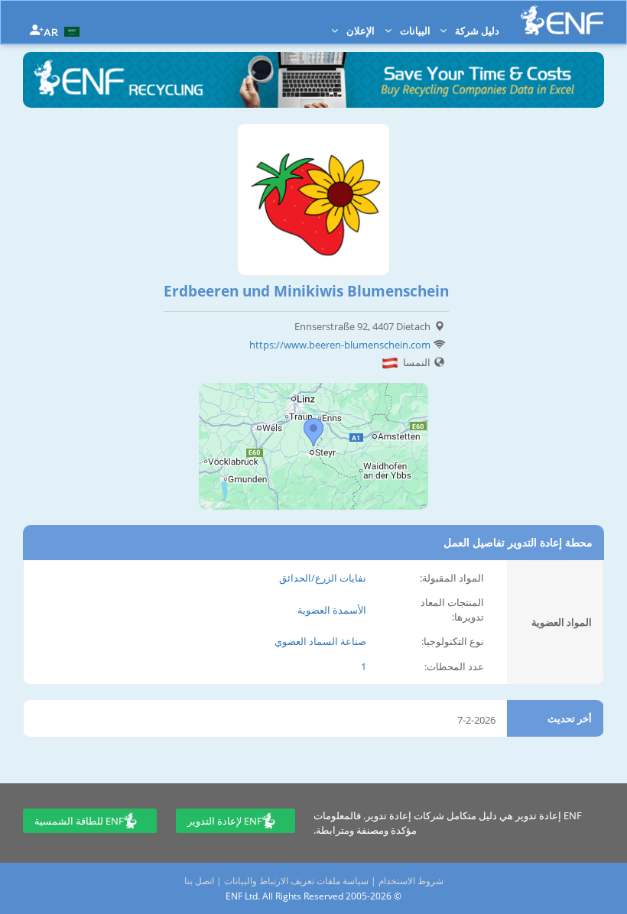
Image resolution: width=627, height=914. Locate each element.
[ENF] (562, 20)
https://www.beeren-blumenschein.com (339, 345)
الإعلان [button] (359, 30)
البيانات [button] (414, 30)
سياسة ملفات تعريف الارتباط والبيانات (296, 880)
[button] (63, 30)
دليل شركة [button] (476, 30)
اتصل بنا (199, 880)
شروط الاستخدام (410, 880)
